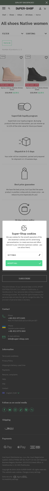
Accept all (12, 263)
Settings (12, 255)
